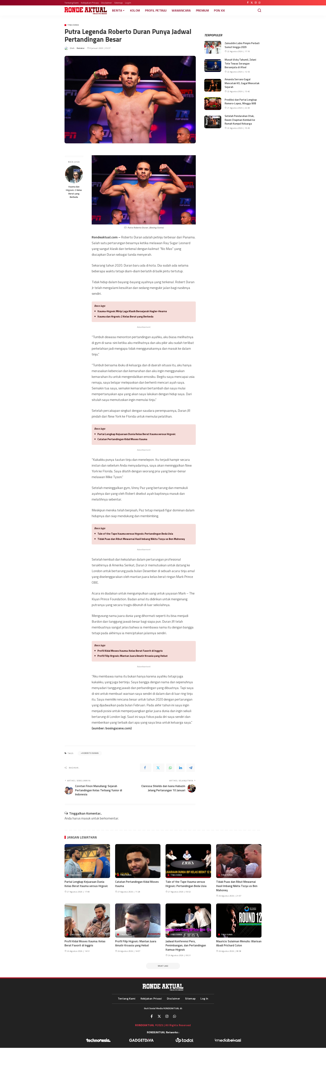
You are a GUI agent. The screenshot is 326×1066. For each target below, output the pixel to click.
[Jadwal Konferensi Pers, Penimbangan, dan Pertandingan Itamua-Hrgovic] (188, 920)
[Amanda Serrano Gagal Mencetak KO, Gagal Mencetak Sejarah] (212, 85)
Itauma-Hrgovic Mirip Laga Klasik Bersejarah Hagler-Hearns (132, 311)
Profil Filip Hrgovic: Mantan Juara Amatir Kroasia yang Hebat (132, 656)
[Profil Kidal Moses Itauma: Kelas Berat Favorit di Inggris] (87, 920)
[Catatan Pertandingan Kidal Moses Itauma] (138, 861)
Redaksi (81, 48)
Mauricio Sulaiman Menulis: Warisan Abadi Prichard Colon (238, 943)
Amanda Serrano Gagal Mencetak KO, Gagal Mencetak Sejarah (242, 83)
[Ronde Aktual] (86, 10)
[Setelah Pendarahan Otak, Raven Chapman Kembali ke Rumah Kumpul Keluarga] (212, 122)
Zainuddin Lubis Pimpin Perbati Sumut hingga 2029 (242, 45)
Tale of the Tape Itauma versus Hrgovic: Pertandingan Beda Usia (135, 534)
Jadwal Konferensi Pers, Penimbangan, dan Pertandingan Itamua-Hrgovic (186, 945)
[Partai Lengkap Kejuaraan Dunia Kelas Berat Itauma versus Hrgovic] (87, 861)
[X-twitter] (159, 1016)
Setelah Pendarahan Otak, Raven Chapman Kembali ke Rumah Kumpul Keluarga (240, 120)
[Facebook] (248, 2)
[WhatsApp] (259, 2)
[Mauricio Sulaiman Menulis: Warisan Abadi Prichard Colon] (239, 920)
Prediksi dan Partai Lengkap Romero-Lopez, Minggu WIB (241, 102)
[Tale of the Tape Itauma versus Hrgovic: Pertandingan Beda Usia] (188, 861)
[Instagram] (256, 2)
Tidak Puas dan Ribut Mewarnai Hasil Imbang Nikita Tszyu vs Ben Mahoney (141, 539)
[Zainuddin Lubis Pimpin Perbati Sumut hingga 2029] (212, 47)
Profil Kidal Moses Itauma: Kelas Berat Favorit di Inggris (130, 651)
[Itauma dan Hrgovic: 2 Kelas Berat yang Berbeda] (74, 174)
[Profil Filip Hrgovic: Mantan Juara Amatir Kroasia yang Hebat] (138, 920)
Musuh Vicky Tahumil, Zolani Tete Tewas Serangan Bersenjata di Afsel (240, 63)
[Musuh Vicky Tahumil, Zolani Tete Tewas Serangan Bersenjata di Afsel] (212, 65)
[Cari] (259, 10)
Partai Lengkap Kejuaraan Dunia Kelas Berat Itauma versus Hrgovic (136, 434)
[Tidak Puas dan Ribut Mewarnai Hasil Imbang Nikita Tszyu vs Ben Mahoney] (239, 861)
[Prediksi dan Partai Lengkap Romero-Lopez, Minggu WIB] (212, 103)
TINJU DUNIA (73, 25)
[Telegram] (190, 767)
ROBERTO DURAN (90, 753)
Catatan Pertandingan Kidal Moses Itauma (122, 439)
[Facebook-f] (151, 1016)
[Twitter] (252, 2)
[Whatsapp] (174, 1016)
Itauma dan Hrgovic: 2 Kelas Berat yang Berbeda (74, 192)
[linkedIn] (180, 767)
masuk (85, 818)
